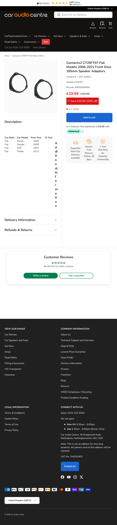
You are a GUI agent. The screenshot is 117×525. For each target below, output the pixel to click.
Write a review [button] (41, 275)
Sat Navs (9, 346)
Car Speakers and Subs (16, 340)
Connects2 (71, 76)
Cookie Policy (11, 418)
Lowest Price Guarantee (73, 351)
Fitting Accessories (14, 363)
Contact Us (70, 466)
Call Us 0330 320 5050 (17, 47)
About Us (66, 334)
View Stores (39, 47)
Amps (8, 351)
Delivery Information (71, 363)
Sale (45, 41)
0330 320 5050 (76, 413)
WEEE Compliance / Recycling (76, 392)
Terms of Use (11, 424)
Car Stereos (11, 334)
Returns (65, 386)
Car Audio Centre (17, 514)
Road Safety (11, 357)
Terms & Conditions (15, 413)
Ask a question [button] (76, 275)
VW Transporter (13, 369)
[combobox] (83, 15)
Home (7, 56)
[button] (102, 25)
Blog (63, 380)
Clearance (10, 374)
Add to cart (89, 117)
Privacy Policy (12, 430)
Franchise (66, 374)
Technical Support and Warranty (77, 340)
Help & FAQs (67, 346)
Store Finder (67, 357)
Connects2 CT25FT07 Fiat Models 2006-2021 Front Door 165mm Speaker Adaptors (29, 56)
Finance (65, 369)
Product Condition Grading (74, 397)
